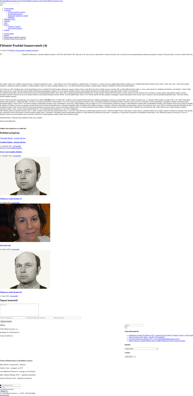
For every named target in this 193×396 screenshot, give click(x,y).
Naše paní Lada (5, 245)
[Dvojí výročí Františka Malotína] (11, 148)
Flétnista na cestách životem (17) (11, 199)
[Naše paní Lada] (25, 241)
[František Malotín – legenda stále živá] (13, 138)
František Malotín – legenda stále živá (13, 142)
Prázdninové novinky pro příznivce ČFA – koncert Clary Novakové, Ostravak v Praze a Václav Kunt (161, 335)
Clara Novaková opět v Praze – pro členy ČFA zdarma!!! (147, 337)
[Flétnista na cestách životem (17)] (25, 194)
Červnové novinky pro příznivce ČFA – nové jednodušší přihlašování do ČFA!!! (154, 339)
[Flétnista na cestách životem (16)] (25, 288)
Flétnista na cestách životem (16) (11, 292)
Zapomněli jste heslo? (7, 389)
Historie (12, 50)
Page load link (4, 395)
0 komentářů (17, 146)
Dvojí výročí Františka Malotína (11, 152)
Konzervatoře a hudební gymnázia (27, 50)
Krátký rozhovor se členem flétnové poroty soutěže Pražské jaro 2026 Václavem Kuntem (157, 341)
